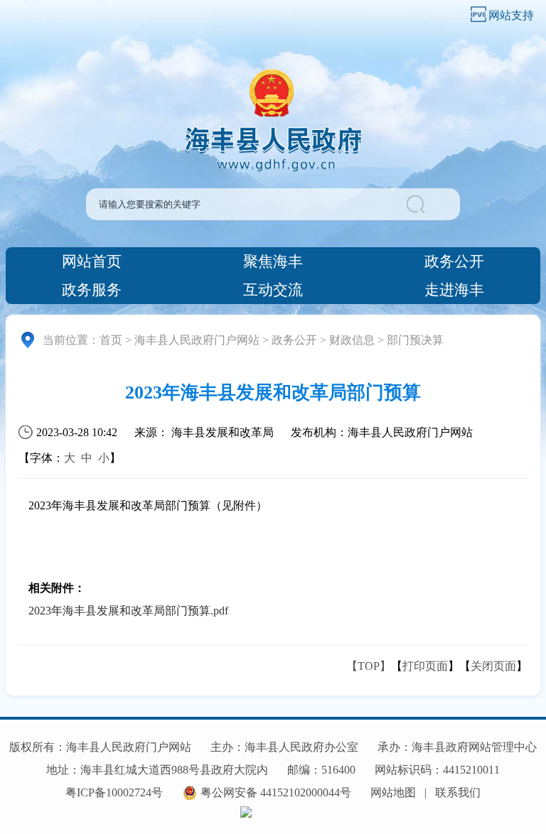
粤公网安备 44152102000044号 (275, 792)
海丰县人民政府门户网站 (196, 340)
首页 (111, 340)
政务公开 (454, 261)
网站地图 (393, 792)
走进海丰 (454, 289)
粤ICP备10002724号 (114, 792)
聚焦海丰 (273, 261)
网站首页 (92, 261)
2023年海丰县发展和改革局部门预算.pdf (128, 611)
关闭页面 (493, 666)
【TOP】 (368, 666)
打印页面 (425, 666)
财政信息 (352, 340)
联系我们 (458, 792)
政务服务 (92, 289)
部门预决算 (415, 340)
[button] (432, 204)
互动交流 (273, 289)
